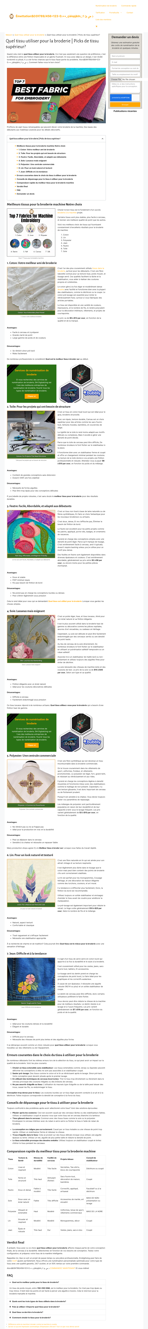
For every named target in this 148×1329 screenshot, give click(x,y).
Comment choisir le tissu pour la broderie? (31, 1317)
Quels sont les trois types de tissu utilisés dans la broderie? (39, 1301)
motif (14, 1261)
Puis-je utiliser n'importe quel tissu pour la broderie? (36, 1307)
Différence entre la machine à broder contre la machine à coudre (32, 1324)
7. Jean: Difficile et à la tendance (33, 172)
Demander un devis (25, 194)
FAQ (18, 190)
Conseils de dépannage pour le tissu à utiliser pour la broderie (45, 179)
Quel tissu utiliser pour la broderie (29, 35)
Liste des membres (103, 19)
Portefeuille (114, 13)
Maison (9, 35)
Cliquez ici (32, 396)
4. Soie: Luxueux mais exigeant (33, 160)
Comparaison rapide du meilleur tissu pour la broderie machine (45, 183)
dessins (61, 289)
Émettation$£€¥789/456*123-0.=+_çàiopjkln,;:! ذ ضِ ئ (54, 16)
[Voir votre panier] (96, 26)
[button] (102, 139)
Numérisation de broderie (106, 6)
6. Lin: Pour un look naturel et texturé (35, 168)
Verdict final (22, 186)
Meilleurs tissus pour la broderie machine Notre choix (41, 146)
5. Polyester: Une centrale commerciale (36, 164)
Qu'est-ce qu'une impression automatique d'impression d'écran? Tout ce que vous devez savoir (43, 1327)
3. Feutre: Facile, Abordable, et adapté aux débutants (42, 157)
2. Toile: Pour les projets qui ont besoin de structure (42, 153)
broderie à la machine (67, 212)
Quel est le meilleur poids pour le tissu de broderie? (35, 1282)
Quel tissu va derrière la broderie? (27, 1312)
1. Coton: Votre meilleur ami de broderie (37, 149)
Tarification (100, 13)
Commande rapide (128, 6)
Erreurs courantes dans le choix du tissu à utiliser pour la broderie (47, 175)
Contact (130, 13)
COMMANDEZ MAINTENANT (62, 1268)
